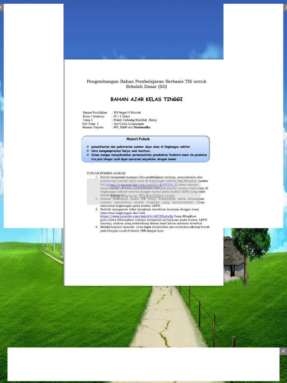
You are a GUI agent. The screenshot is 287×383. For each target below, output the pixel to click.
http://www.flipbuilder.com (143, 196)
